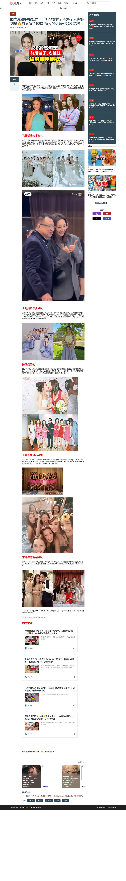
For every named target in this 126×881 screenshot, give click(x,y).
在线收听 (74, 3)
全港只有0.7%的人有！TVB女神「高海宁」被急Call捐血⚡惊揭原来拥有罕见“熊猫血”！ (54, 796)
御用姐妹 (48, 800)
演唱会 (66, 3)
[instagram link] (97, 213)
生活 (53, 3)
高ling (57, 800)
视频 (59, 3)
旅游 (41, 3)
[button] (14, 84)
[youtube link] (107, 213)
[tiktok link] (97, 218)
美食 (47, 3)
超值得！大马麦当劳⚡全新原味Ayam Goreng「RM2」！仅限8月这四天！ (100, 170)
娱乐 (35, 3)
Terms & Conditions (101, 807)
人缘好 (40, 800)
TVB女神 (30, 800)
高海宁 (65, 800)
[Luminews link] (107, 218)
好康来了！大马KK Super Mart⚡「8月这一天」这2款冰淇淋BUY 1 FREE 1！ (102, 196)
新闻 (30, 3)
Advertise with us (112, 807)
